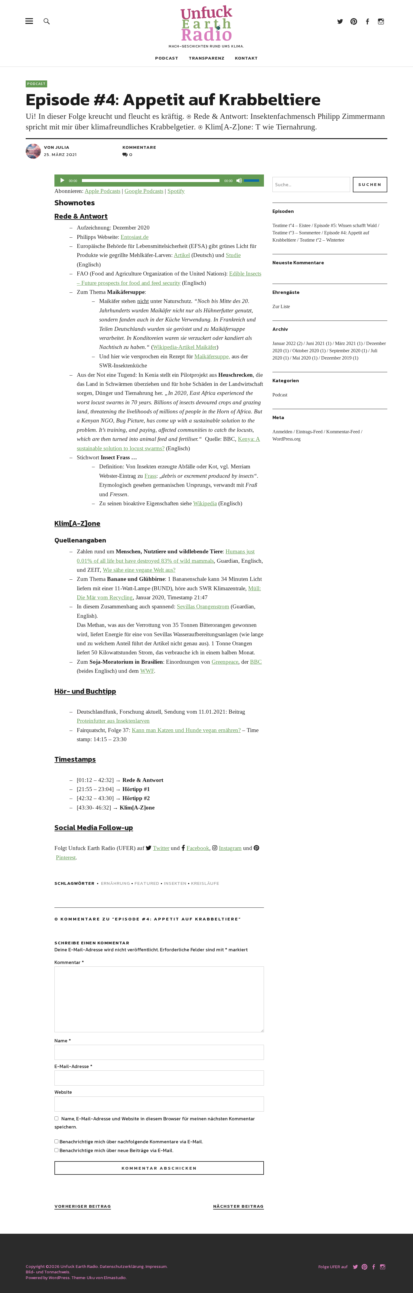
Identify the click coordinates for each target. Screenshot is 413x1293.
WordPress (59, 1278)
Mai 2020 (301, 357)
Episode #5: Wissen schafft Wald (345, 225)
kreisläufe (205, 883)
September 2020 (344, 350)
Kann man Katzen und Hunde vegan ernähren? (186, 730)
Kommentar (69, 962)
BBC (256, 662)
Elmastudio (115, 1278)
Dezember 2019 (336, 357)
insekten (175, 883)
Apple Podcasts (102, 191)
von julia (57, 147)
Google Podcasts (144, 191)
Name (62, 1040)
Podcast (166, 57)
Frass (150, 476)
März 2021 (345, 343)
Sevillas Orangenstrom (203, 606)
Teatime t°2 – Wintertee (322, 240)
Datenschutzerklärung (122, 1266)
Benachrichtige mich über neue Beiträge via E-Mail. (116, 1150)
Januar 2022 (284, 343)
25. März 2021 (60, 154)
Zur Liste (281, 306)
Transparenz (207, 57)
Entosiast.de (134, 237)
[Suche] (46, 21)
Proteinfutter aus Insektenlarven (113, 721)
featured (147, 883)
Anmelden (282, 431)
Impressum (156, 1266)
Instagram (381, 21)
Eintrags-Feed (309, 431)
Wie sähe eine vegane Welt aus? (139, 570)
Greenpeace (225, 662)
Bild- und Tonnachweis (47, 1272)
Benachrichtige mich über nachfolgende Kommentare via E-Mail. (131, 1141)
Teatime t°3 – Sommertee (296, 232)
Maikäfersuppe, (212, 356)
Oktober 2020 (305, 350)
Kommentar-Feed (343, 431)
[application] (159, 180)
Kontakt (246, 57)
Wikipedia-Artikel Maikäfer (184, 347)
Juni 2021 (315, 343)
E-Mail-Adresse (73, 1066)
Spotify (176, 191)
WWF (147, 671)
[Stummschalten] (239, 181)
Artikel (182, 255)
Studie (233, 255)
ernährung (115, 883)
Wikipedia (205, 503)
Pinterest (354, 21)
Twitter (340, 21)
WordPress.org (286, 438)
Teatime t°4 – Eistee (291, 225)
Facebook (367, 21)
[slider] (252, 179)
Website (63, 1092)
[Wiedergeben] (62, 181)
